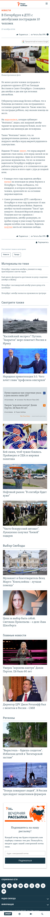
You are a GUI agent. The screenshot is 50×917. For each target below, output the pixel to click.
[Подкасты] (43, 885)
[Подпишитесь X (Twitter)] (15, 885)
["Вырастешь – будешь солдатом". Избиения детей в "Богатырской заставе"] (25, 734)
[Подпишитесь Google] (3, 885)
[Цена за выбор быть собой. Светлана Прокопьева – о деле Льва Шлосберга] (25, 602)
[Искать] (42, 914)
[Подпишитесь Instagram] (31, 885)
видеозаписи (11, 120)
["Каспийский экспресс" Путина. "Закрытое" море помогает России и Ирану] (25, 320)
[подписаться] (3, 891)
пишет (23, 151)
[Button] (22, 34)
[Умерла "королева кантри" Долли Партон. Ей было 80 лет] (25, 652)
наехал (7, 182)
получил (8, 227)
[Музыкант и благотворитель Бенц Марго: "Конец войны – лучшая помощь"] (25, 562)
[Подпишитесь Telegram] (26, 885)
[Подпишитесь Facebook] (9, 885)
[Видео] (31, 914)
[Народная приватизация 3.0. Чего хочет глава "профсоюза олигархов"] (25, 360)
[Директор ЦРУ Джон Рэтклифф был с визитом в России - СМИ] (25, 688)
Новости (6, 11)
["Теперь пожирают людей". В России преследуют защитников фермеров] (25, 775)
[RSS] (37, 885)
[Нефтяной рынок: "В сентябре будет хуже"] (25, 476)
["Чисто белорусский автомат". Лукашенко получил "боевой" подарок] (25, 513)
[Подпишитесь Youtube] (20, 885)
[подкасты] (19, 914)
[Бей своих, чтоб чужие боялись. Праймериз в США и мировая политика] (25, 436)
